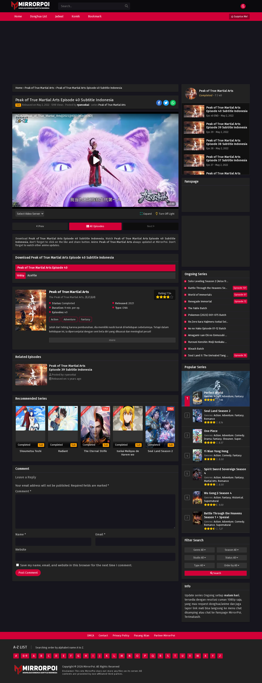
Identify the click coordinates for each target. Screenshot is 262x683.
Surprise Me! (240, 16)
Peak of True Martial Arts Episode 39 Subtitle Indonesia (70, 367)
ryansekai (83, 104)
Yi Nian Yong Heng (216, 451)
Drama (208, 438)
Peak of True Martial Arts (112, 104)
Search (217, 573)
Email (100, 534)
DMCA (90, 635)
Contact (103, 635)
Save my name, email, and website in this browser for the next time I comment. (76, 565)
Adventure (70, 319)
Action (54, 319)
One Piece (210, 431)
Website (20, 549)
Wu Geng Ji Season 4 (218, 493)
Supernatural (211, 500)
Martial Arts (210, 480)
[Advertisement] (131, 52)
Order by (230, 565)
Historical (237, 497)
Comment (23, 491)
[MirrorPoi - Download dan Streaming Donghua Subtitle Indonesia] (30, 9)
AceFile (32, 275)
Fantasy (85, 319)
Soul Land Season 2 (217, 411)
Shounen (228, 438)
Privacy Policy (121, 635)
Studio (198, 557)
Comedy (239, 435)
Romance (209, 418)
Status (230, 557)
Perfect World (213, 393)
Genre (198, 549)
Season (230, 549)
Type (198, 565)
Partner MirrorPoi (164, 635)
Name (20, 534)
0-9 (25, 656)
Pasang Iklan (141, 635)
